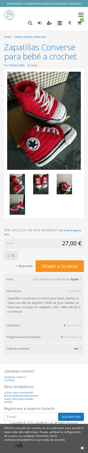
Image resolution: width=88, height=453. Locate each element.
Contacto (9, 380)
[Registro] (49, 23)
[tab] (44, 279)
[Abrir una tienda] (60, 23)
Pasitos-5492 (17, 65)
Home (7, 37)
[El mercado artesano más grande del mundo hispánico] (10, 15)
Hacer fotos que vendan (19, 399)
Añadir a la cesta (60, 266)
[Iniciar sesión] (39, 23)
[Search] (30, 23)
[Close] (82, 448)
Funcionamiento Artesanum (21, 395)
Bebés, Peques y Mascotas (30, 37)
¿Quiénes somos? (15, 377)
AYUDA (8, 402)
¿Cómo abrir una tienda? (19, 392)
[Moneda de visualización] (69, 23)
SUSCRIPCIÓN (71, 417)
